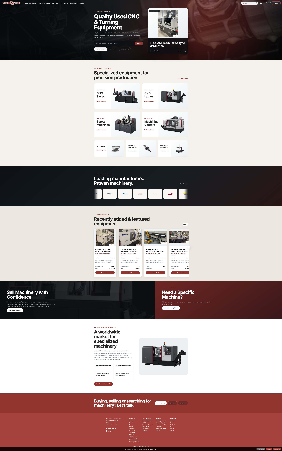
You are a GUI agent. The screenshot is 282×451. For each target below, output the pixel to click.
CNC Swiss (145, 423)
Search (138, 43)
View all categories (183, 78)
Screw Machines (147, 421)
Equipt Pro (136, 446)
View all (185, 224)
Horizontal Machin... (161, 428)
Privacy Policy (133, 438)
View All (144, 430)
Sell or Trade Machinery (15, 310)
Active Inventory (133, 436)
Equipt (147, 446)
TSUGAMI (172, 425)
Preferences (260, 449)
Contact (42, 3)
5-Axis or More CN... (161, 425)
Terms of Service (133, 440)
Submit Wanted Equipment (171, 308)
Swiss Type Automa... (161, 421)
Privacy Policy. (153, 449)
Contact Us (183, 403)
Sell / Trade (73, 3)
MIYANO (172, 428)
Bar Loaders (145, 428)
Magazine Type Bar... (161, 423)
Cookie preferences (134, 442)
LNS (171, 426)
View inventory (182, 51)
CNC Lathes (145, 426)
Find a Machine (125, 49)
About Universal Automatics (103, 384)
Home (26, 3)
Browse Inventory (100, 49)
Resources (55, 3)
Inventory (32, 3)
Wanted (81, 3)
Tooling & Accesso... (147, 425)
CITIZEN (172, 421)
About (48, 3)
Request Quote (105, 272)
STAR (171, 423)
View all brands (184, 184)
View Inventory (161, 403)
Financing (64, 3)
